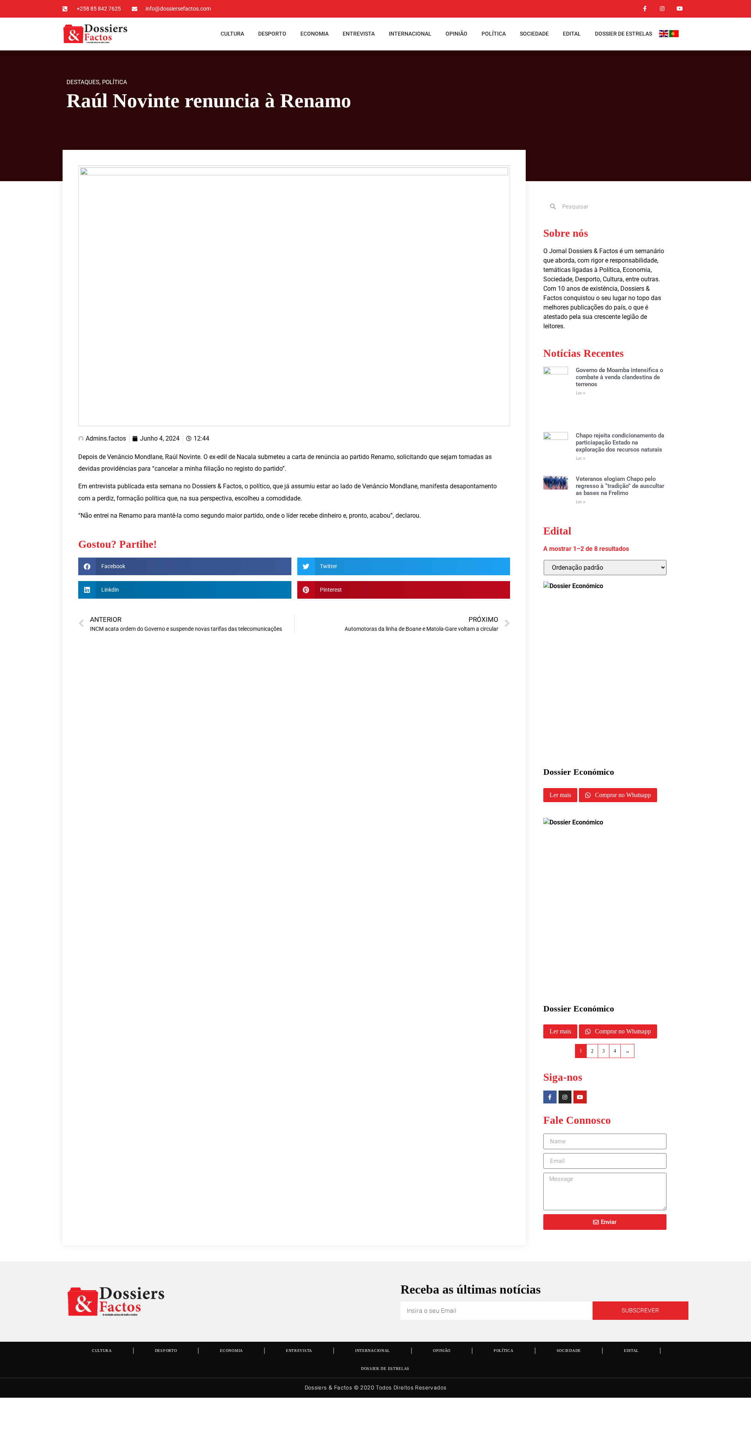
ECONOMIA (314, 34)
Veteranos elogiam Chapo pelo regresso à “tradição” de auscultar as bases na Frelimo (620, 486)
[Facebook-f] (645, 9)
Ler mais (560, 795)
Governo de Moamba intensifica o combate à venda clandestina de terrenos (619, 377)
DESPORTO (272, 34)
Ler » (581, 393)
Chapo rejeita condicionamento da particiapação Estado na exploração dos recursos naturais (620, 442)
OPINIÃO (456, 34)
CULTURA (232, 34)
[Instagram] (662, 9)
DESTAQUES (82, 82)
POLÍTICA (494, 34)
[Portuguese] (674, 35)
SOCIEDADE (534, 34)
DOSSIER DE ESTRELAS (623, 34)
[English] (664, 35)
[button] (184, 566)
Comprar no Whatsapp (622, 795)
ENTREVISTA (359, 34)
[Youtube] (679, 9)
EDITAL (572, 34)
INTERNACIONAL (410, 34)
